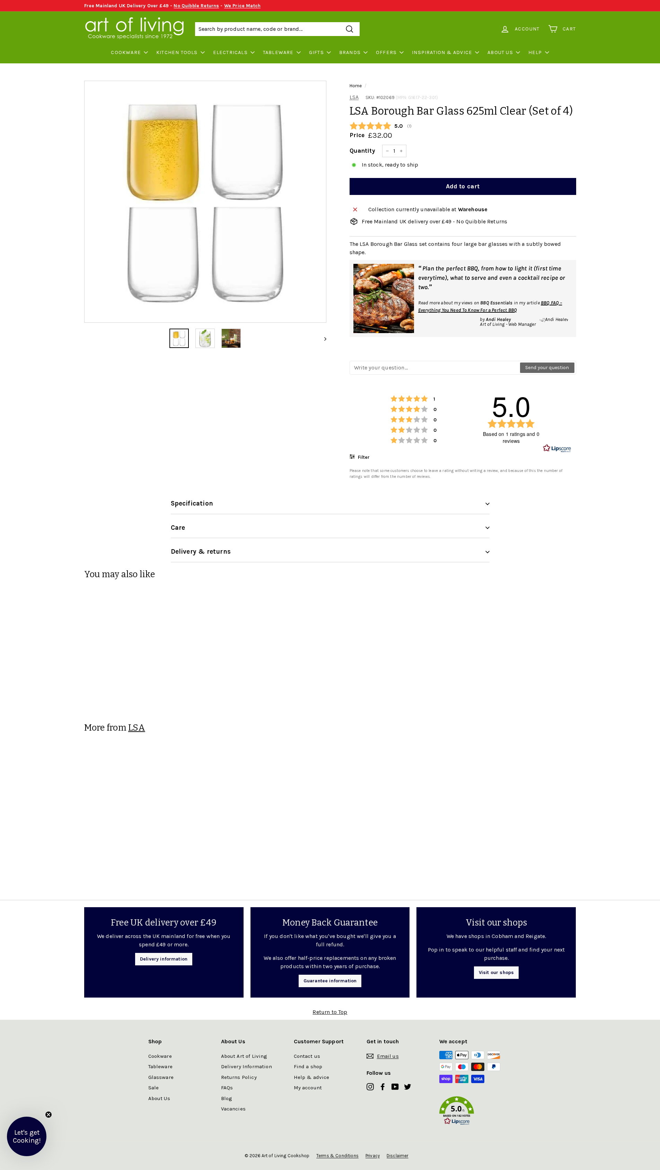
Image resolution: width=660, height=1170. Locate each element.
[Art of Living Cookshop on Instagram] (370, 1086)
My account (308, 1087)
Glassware (161, 1077)
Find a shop (308, 1066)
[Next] (322, 338)
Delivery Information (246, 1066)
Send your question (547, 367)
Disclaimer (397, 1155)
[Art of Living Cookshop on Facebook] (382, 1086)
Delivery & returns (201, 551)
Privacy (373, 1155)
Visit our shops (496, 972)
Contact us (307, 1056)
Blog (226, 1098)
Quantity (362, 150)
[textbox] (435, 368)
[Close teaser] (48, 1114)
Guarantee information (330, 981)
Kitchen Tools (177, 52)
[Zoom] (205, 201)
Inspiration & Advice (442, 52)
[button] (475, 1112)
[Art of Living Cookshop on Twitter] (407, 1086)
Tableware (278, 52)
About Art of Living (244, 1056)
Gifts (316, 52)
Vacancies (233, 1109)
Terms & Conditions (337, 1155)
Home (356, 85)
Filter (363, 457)
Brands (350, 52)
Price (357, 135)
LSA (354, 97)
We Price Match (242, 6)
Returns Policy (239, 1077)
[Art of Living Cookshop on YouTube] (395, 1086)
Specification (192, 503)
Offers (386, 52)
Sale (153, 1087)
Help (535, 52)
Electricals (230, 52)
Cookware (126, 52)
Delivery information (163, 959)
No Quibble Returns (196, 6)
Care (178, 528)
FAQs (227, 1087)
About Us (500, 52)
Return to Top (330, 1012)
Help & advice (311, 1077)
